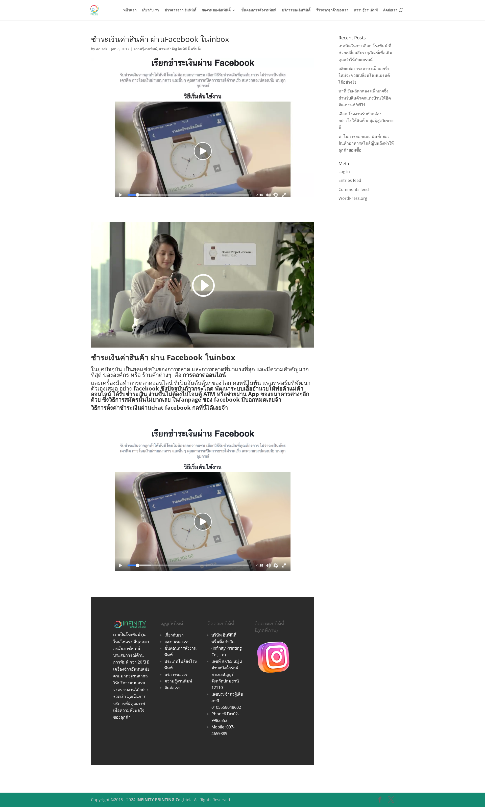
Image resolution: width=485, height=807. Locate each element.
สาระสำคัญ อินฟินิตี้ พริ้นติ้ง (180, 48)
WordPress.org (352, 198)
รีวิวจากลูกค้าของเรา (332, 10)
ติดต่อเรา (390, 10)
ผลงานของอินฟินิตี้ (216, 10)
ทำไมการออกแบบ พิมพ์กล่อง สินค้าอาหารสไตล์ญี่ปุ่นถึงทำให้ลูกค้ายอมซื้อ (366, 143)
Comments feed (353, 189)
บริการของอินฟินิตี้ (296, 10)
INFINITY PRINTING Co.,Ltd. (163, 799)
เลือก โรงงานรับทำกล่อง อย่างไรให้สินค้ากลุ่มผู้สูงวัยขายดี (366, 120)
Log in (344, 171)
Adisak (101, 48)
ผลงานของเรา (176, 641)
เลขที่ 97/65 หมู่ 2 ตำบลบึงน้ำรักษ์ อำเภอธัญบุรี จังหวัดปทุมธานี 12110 (226, 674)
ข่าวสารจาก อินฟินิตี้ (180, 10)
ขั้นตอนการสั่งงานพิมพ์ (258, 10)
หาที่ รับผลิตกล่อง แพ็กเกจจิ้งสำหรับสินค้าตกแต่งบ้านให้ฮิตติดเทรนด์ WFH (364, 97)
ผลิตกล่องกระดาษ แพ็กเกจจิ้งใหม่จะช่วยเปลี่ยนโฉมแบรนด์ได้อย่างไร (364, 75)
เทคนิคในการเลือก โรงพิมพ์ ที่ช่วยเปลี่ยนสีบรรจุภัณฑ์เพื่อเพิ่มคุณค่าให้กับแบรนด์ (365, 52)
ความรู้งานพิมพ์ (366, 10)
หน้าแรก (129, 10)
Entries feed (349, 180)
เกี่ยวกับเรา (150, 10)
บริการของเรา (176, 674)
